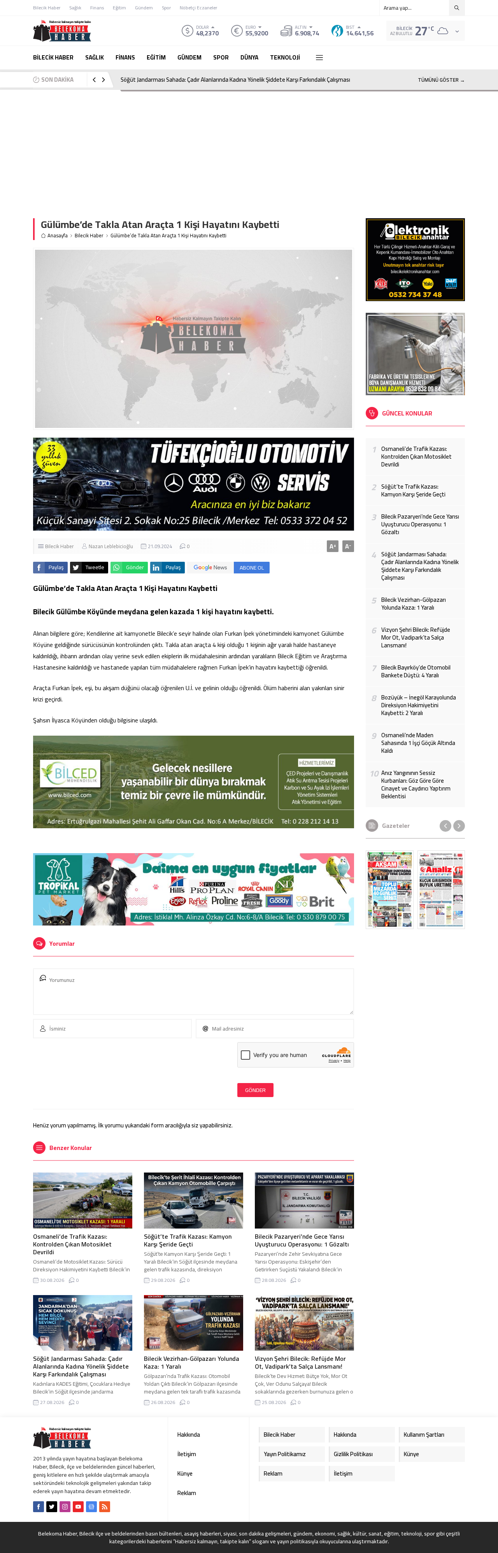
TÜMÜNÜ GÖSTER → (441, 79)
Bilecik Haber (89, 235)
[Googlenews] (91, 1506)
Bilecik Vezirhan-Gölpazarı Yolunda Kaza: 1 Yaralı (191, 1362)
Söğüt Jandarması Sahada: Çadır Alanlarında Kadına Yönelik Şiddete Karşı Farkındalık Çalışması (235, 79)
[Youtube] (78, 1506)
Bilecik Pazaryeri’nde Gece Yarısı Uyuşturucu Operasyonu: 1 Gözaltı (302, 1240)
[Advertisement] (249, 148)
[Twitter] (51, 1506)
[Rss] (104, 1506)
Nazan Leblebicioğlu (111, 546)
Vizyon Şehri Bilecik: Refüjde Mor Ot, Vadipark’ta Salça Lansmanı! (300, 1362)
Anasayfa (57, 235)
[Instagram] (65, 1506)
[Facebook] (38, 1506)
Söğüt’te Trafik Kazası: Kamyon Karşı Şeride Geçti (187, 1240)
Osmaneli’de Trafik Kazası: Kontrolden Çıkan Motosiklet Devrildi (72, 1244)
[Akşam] (389, 889)
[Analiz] (441, 889)
